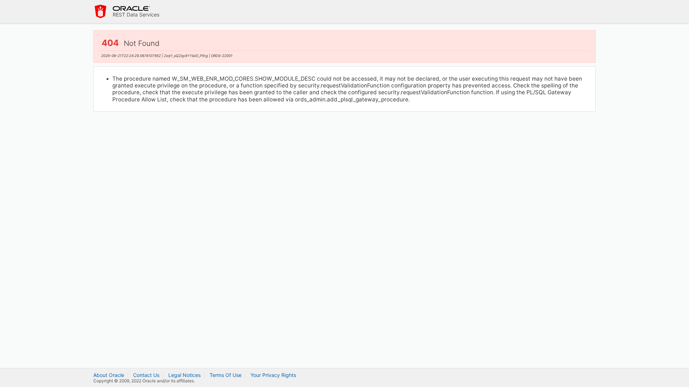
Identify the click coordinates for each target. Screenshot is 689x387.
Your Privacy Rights (273, 375)
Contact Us (146, 375)
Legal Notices (184, 375)
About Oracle (108, 375)
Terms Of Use (226, 375)
